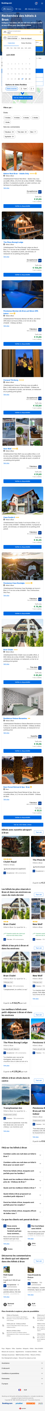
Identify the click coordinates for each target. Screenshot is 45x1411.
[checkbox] (29, 58)
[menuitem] (7, 9)
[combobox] (23, 33)
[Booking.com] (7, 3)
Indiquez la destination (14, 31)
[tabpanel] (19, 69)
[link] (7, 118)
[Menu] (42, 3)
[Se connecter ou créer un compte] (36, 3)
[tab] (11, 43)
